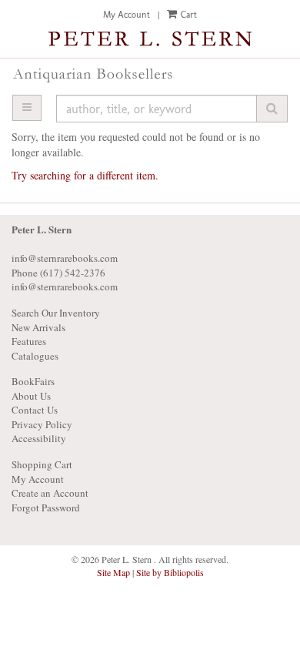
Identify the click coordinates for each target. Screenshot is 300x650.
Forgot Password (46, 507)
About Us (31, 396)
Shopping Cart (42, 464)
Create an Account (50, 493)
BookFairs (33, 381)
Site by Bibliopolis (170, 572)
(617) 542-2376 (72, 273)
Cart (187, 14)
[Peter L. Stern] (150, 40)
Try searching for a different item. (85, 175)
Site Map (113, 572)
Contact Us (35, 410)
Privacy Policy (42, 424)
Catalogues (35, 356)
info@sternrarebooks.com (65, 286)
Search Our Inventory (56, 313)
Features (29, 341)
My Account (126, 14)
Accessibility (39, 438)
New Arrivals (38, 327)
